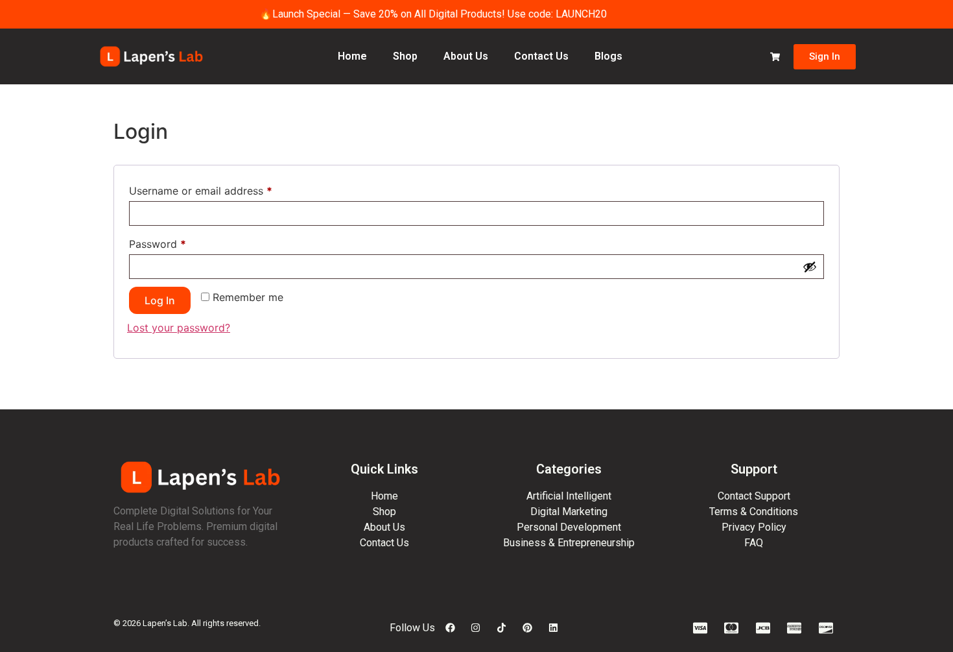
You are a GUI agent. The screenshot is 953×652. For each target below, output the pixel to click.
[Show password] (810, 267)
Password (179, 242)
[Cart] (775, 56)
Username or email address (222, 188)
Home (352, 56)
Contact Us (541, 56)
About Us (465, 56)
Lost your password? (178, 327)
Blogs (608, 56)
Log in (160, 300)
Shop (405, 56)
